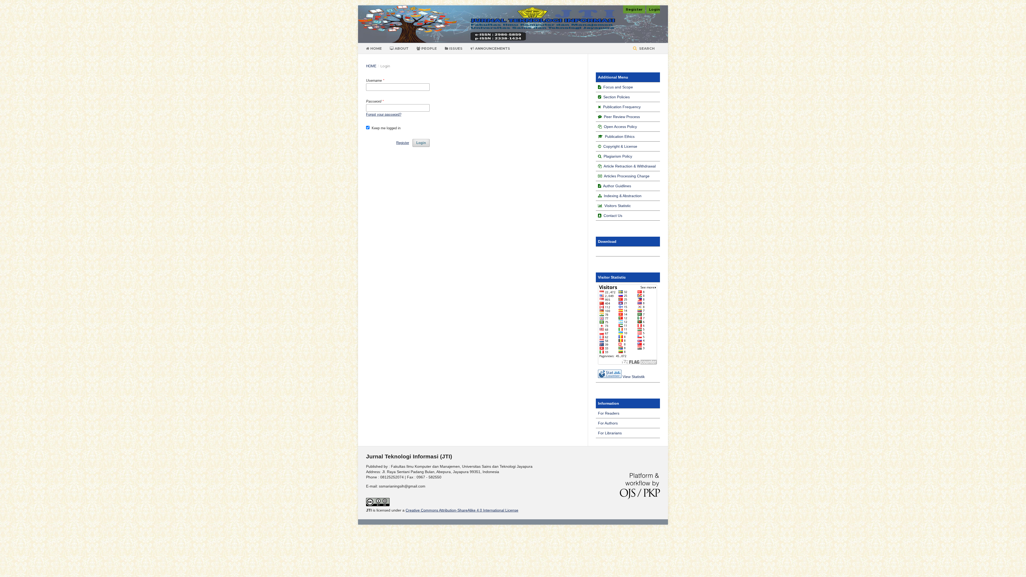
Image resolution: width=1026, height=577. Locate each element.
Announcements (492, 48)
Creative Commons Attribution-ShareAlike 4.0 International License (462, 510)
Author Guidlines (617, 186)
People (428, 48)
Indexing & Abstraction (623, 196)
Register (634, 9)
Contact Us (613, 215)
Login (654, 9)
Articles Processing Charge (627, 176)
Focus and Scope (618, 87)
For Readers (608, 413)
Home (375, 48)
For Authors (608, 423)
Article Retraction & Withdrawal (630, 166)
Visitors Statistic (617, 206)
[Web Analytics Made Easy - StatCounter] (609, 377)
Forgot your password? (383, 114)
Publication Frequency (622, 107)
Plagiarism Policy (618, 156)
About (401, 48)
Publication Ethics (619, 136)
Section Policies (616, 97)
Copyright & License (620, 146)
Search (646, 48)
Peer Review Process (622, 117)
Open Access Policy (620, 126)
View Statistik (634, 377)
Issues (455, 48)
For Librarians (610, 433)
